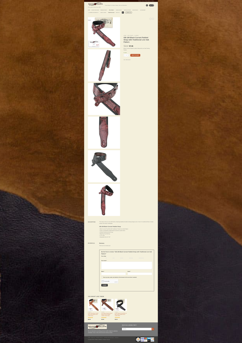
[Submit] (153, 329)
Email (129, 271)
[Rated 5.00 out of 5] (90, 317)
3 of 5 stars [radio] (117, 258)
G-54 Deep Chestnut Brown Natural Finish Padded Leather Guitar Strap (106, 314)
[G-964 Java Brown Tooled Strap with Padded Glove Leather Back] (94, 305)
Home (125, 35)
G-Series (136, 35)
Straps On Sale (111, 12)
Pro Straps (130, 35)
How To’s (117, 12)
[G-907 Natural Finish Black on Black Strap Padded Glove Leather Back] (121, 305)
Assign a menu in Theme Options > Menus (146, 0)
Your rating (103, 256)
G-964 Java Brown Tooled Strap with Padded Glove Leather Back (93, 314)
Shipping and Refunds (109, 337)
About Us (93, 337)
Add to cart (135, 55)
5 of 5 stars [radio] (136, 258)
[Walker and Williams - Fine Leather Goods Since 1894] (95, 4)
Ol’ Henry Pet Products (93, 12)
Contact (117, 337)
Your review (104, 260)
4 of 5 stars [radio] (126, 258)
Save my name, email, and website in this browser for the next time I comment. (120, 277)
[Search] (123, 12)
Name (102, 271)
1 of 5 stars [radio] (103, 258)
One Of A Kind (103, 12)
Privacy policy (99, 337)
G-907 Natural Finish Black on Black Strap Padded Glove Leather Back (121, 314)
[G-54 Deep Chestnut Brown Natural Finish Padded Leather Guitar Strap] (107, 305)
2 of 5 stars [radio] (109, 258)
